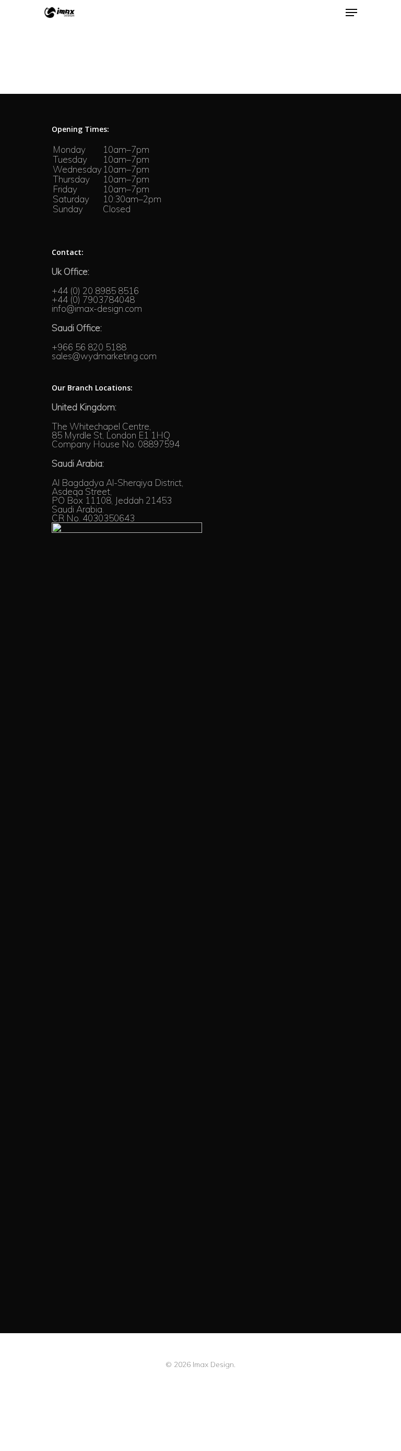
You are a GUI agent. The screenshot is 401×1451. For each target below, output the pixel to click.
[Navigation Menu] (351, 12)
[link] (70, 271)
